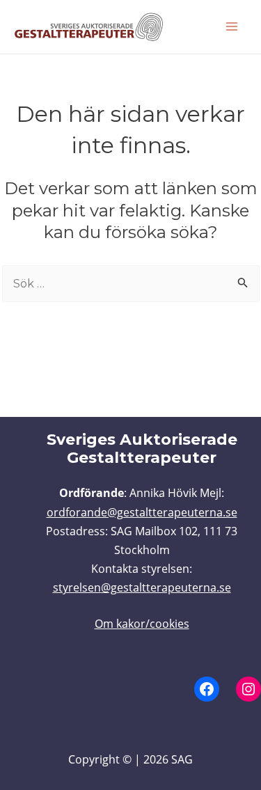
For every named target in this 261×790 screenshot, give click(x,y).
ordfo (61, 512)
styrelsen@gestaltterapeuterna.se (142, 587)
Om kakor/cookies (142, 623)
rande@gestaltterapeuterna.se (156, 512)
